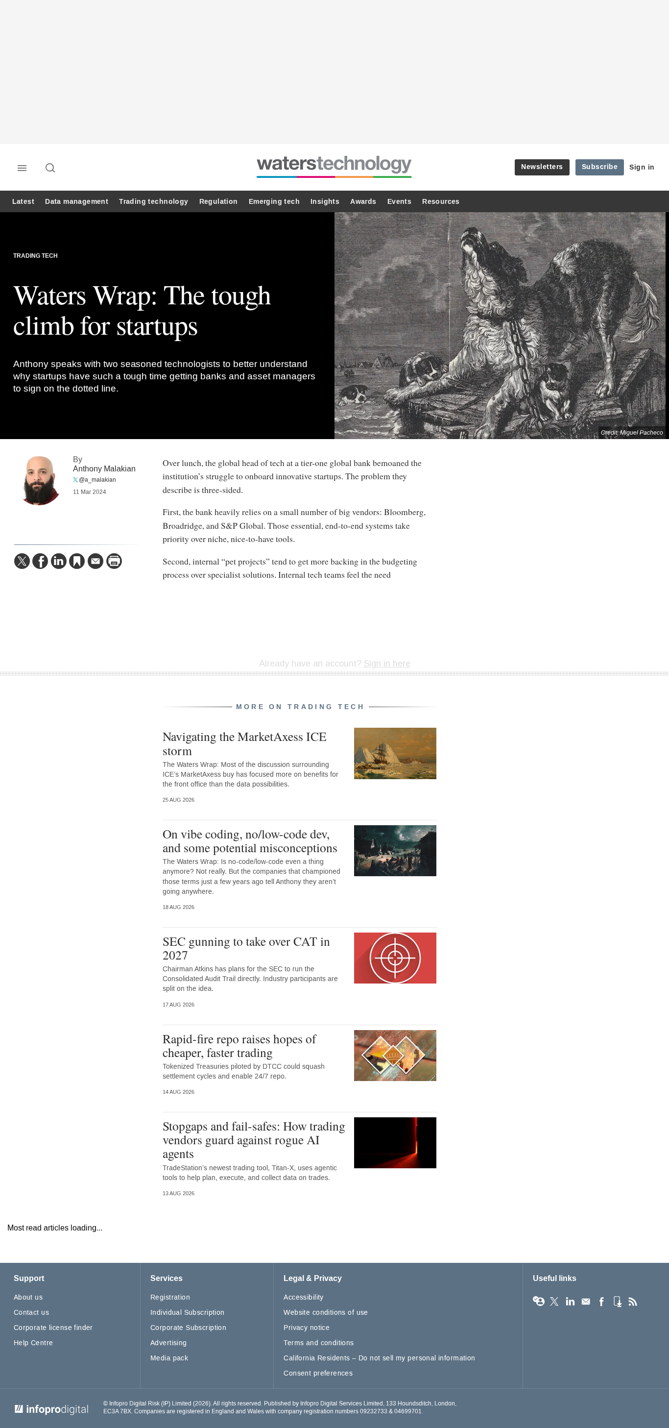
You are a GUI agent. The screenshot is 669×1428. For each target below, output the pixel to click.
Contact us (31, 1312)
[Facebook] (40, 561)
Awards (363, 201)
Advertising (168, 1343)
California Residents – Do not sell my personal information (379, 1358)
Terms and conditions (319, 1343)
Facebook (601, 1301)
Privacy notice (307, 1327)
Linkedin (570, 1301)
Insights (325, 201)
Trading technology (153, 201)
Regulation (218, 201)
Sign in (642, 167)
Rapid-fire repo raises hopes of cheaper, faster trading (239, 1045)
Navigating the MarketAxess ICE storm (245, 743)
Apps (617, 1301)
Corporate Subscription (188, 1327)
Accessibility (303, 1297)
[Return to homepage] (334, 177)
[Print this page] (114, 561)
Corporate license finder (53, 1327)
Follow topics (539, 1301)
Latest (23, 201)
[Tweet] (22, 561)
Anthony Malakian (104, 468)
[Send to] (95, 561)
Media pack (169, 1358)
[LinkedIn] (59, 561)
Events (399, 201)
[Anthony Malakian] (38, 480)
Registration (170, 1297)
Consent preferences (318, 1373)
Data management (76, 201)
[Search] (51, 168)
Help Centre (33, 1343)
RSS (633, 1301)
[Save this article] (77, 561)
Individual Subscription (187, 1312)
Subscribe (600, 167)
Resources (441, 201)
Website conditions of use (326, 1312)
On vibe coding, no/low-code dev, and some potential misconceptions (250, 840)
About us (28, 1297)
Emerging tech (274, 201)
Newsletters (542, 167)
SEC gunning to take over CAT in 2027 (246, 947)
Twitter (554, 1301)
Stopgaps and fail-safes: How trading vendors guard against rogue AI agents (254, 1139)
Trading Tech (35, 256)
